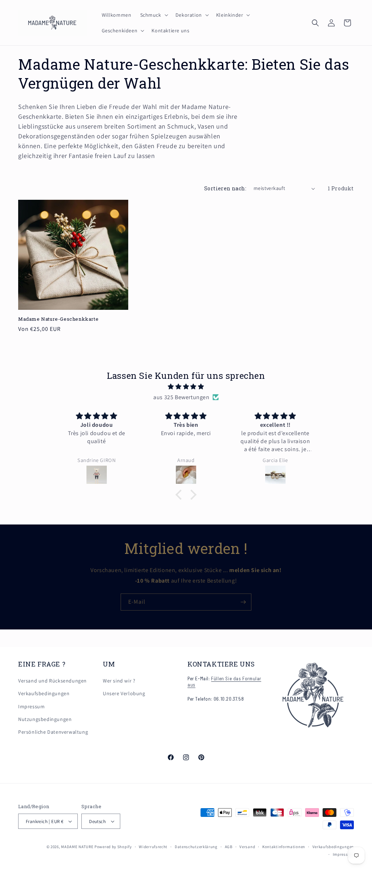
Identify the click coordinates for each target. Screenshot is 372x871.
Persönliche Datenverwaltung (53, 732)
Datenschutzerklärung (196, 846)
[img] (186, 386)
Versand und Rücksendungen (52, 680)
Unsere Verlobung (124, 693)
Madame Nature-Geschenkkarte (58, 319)
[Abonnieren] (243, 602)
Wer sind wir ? (119, 680)
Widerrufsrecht (153, 846)
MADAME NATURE (77, 846)
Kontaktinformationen (283, 846)
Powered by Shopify (113, 846)
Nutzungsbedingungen (45, 719)
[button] (153, 15)
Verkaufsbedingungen (43, 693)
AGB (228, 846)
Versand (247, 846)
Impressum (31, 706)
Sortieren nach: (225, 188)
